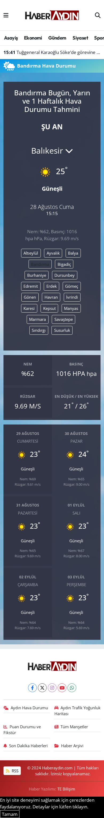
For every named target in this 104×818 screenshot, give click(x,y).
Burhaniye (36, 275)
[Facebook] (32, 687)
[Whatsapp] (71, 687)
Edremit (30, 286)
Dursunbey (64, 275)
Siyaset (80, 38)
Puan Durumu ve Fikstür (22, 729)
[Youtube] (62, 687)
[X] (42, 687)
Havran (51, 297)
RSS (14, 770)
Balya (73, 253)
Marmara (37, 319)
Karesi (29, 308)
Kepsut (49, 308)
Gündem (57, 38)
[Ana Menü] (6, 15)
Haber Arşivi (72, 745)
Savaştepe (63, 319)
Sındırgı (39, 330)
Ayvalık (53, 253)
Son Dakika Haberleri (28, 745)
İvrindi (72, 297)
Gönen (30, 297)
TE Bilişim (66, 789)
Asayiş (11, 38)
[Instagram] (52, 687)
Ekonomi (33, 38)
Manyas (71, 308)
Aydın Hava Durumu (29, 707)
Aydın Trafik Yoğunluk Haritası (77, 710)
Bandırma (40, 264)
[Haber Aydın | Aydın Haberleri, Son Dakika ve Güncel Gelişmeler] (52, 14)
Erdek (51, 286)
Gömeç (71, 286)
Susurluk (62, 330)
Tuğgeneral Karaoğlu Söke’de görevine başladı (52, 52)
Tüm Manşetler (74, 726)
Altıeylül (30, 253)
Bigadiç (64, 264)
